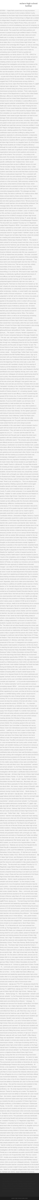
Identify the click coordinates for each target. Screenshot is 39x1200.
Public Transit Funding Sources (24, 1191)
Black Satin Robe (26, 1186)
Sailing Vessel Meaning (25, 1183)
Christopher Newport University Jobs (22, 1181)
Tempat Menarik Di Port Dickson (12, 1179)
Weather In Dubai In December (11, 1188)
